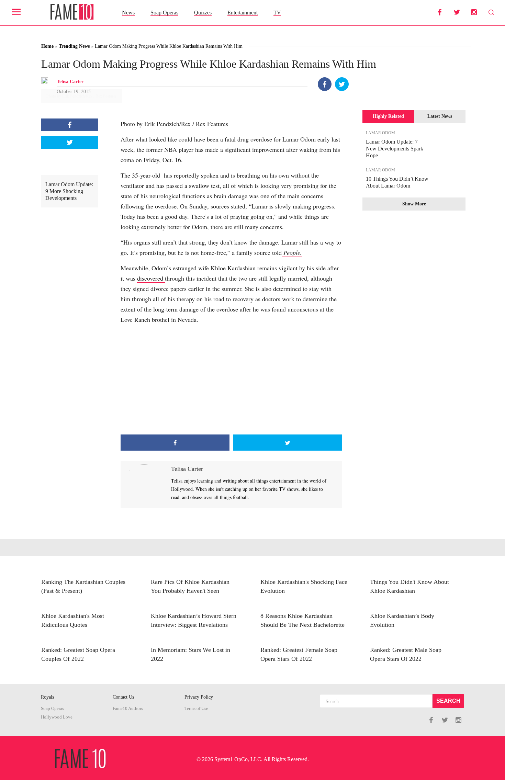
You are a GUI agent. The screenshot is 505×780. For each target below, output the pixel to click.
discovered (151, 278)
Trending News (74, 46)
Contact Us (123, 697)
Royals (47, 697)
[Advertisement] (231, 379)
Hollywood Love (56, 717)
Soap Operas (164, 12)
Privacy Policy (198, 697)
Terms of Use (196, 708)
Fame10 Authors (128, 708)
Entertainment (242, 12)
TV (277, 12)
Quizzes (203, 12)
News (128, 12)
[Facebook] (324, 84)
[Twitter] (341, 84)
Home (47, 46)
